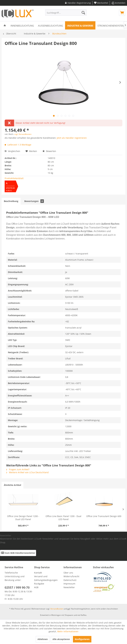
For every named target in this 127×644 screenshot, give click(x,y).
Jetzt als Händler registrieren (72, 137)
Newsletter (69, 587)
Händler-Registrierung (79, 2)
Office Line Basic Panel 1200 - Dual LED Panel (63, 518)
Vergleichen (13, 151)
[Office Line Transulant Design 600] (103, 502)
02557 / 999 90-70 (17, 588)
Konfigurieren (82, 639)
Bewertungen (33, 201)
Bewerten (51, 151)
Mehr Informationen (67, 631)
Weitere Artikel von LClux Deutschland (28, 472)
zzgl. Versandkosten (22, 134)
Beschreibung (11, 201)
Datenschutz (70, 580)
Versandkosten (56, 608)
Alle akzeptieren (61, 639)
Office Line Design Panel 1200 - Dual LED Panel (23, 518)
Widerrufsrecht (71, 576)
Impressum (69, 583)
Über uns (68, 572)
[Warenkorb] (122, 13)
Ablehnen (42, 639)
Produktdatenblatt (14, 178)
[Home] (5, 25)
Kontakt (38, 572)
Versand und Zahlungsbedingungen (46, 578)
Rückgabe (39, 583)
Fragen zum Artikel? (18, 469)
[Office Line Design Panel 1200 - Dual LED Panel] (23, 502)
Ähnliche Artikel (12, 485)
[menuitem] (77, 3)
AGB (36, 587)
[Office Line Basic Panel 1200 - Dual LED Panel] (63, 502)
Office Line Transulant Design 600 (103, 516)
